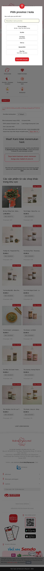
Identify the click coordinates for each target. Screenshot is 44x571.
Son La (22, 42)
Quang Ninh (22, 47)
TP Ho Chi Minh (22, 27)
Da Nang (22, 37)
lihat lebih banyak (22, 59)
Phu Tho (22, 52)
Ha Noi (22, 32)
